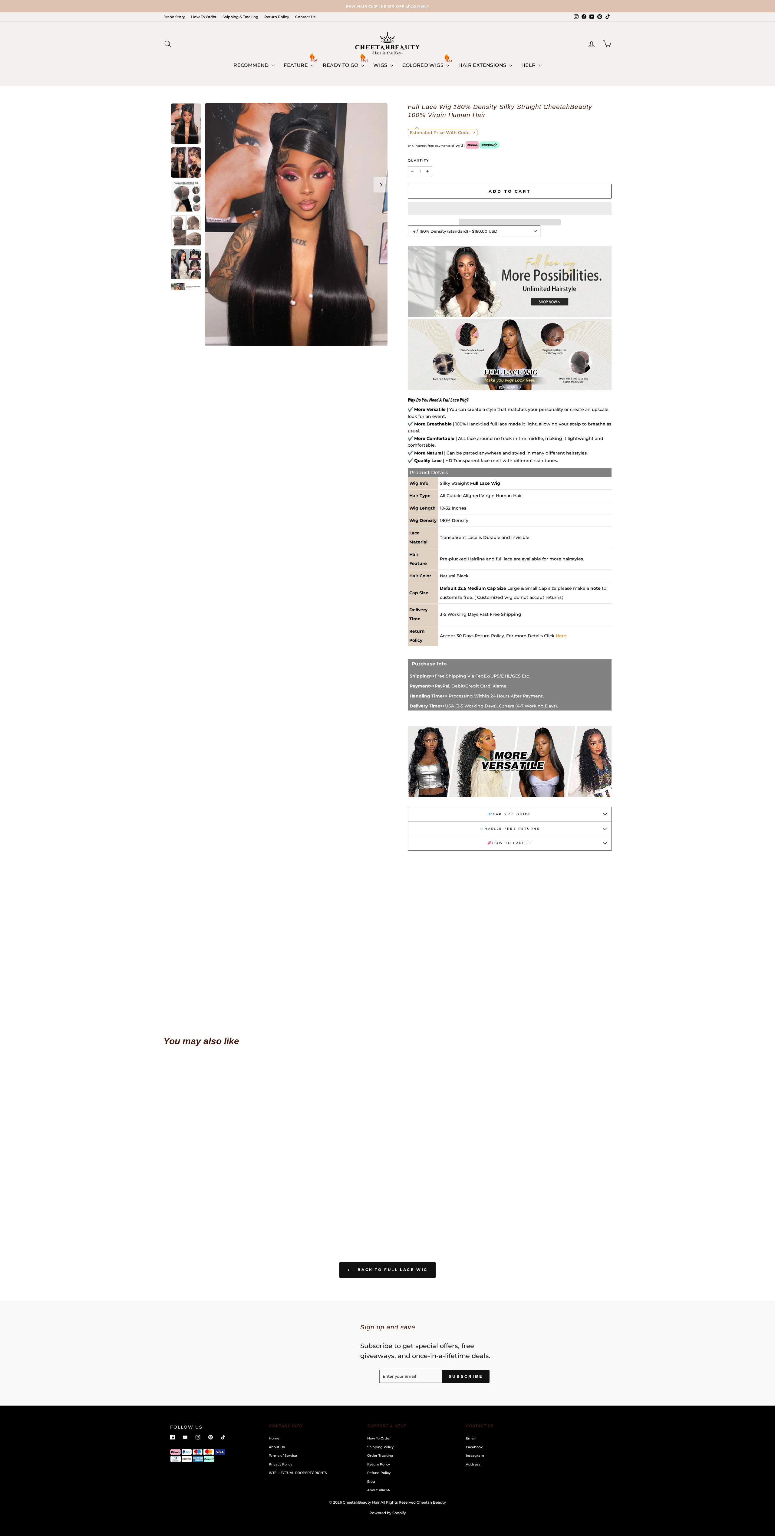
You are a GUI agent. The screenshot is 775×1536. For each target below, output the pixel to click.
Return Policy (276, 17)
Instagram (475, 1455)
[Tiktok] (223, 1437)
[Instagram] (198, 1437)
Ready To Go (341, 65)
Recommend (251, 65)
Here (561, 635)
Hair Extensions (482, 65)
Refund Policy (379, 1473)
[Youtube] (185, 1437)
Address (473, 1464)
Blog (371, 1481)
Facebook (474, 1447)
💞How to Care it (509, 843)
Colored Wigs (423, 65)
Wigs (381, 65)
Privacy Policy (280, 1464)
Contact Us (305, 17)
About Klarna (378, 1490)
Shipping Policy (380, 1447)
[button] (510, 208)
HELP (529, 65)
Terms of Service (283, 1455)
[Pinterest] (210, 1437)
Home (274, 1438)
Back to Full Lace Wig (392, 1269)
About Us (277, 1447)
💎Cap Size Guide (510, 814)
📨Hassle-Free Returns (509, 829)
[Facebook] (172, 1437)
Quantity (418, 160)
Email (471, 1438)
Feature (296, 65)
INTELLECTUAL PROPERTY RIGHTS (298, 1473)
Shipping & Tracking (240, 17)
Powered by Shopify (387, 1513)
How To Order (203, 17)
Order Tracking (380, 1455)
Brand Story (174, 17)
